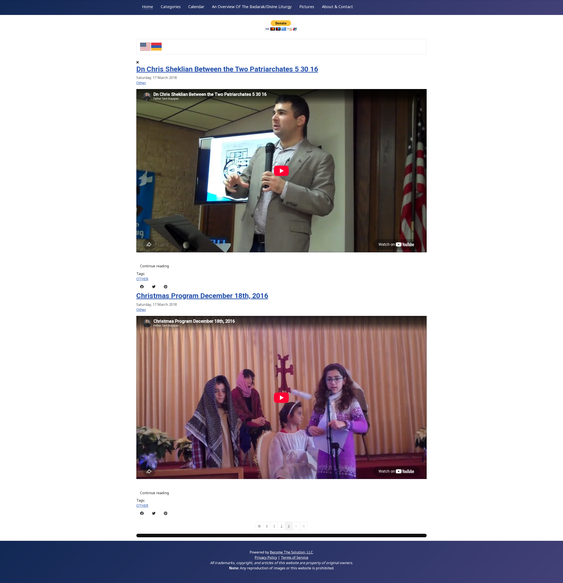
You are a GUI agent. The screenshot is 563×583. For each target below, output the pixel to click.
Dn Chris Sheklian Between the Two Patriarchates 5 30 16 (227, 69)
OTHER (142, 279)
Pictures (306, 6)
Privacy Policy (266, 557)
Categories (171, 6)
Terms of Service (294, 557)
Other (141, 82)
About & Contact (337, 6)
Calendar (196, 6)
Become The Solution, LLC (291, 552)
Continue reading (154, 266)
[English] (145, 46)
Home (147, 6)
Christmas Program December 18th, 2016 (202, 296)
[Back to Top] (555, 574)
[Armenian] (156, 46)
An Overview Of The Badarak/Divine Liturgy (252, 6)
